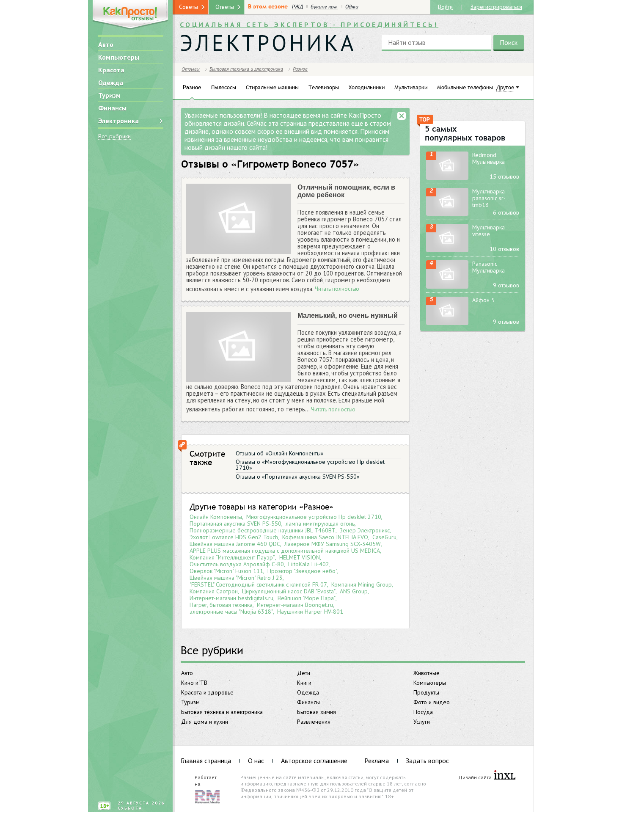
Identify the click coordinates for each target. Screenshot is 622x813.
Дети (303, 673)
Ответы (224, 6)
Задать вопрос (427, 760)
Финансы (112, 108)
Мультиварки (410, 87)
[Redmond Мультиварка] (447, 166)
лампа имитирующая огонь (320, 523)
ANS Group (354, 591)
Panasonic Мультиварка (488, 267)
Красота (111, 70)
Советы (188, 6)
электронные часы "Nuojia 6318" (231, 612)
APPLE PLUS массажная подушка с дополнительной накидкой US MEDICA (285, 551)
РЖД (297, 7)
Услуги (421, 721)
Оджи (351, 7)
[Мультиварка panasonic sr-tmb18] (447, 202)
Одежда (110, 82)
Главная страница (206, 760)
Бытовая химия (316, 712)
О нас (256, 760)
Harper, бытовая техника (221, 605)
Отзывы (191, 69)
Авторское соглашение (314, 760)
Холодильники (367, 87)
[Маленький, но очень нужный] (238, 347)
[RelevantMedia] (207, 796)
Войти (445, 6)
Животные (426, 673)
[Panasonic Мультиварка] (447, 274)
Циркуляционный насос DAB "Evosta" (289, 591)
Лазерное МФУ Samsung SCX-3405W (332, 544)
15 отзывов (504, 176)
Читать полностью (337, 289)
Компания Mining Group (361, 584)
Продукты (426, 692)
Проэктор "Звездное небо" (302, 571)
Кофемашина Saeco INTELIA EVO (325, 537)
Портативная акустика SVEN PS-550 (235, 523)
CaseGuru (384, 537)
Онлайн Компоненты (216, 517)
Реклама (376, 760)
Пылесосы (223, 87)
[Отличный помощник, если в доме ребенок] (238, 219)
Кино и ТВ (194, 682)
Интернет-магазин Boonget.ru (295, 605)
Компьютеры (118, 57)
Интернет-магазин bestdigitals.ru (231, 598)
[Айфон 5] (447, 311)
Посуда (423, 712)
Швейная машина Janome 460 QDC (235, 544)
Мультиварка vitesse (488, 230)
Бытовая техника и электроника (222, 712)
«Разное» (316, 506)
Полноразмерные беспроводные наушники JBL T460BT (263, 530)
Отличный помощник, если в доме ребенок (346, 191)
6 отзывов (506, 212)
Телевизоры (323, 87)
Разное (300, 69)
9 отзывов (506, 285)
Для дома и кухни (204, 721)
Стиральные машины (272, 87)
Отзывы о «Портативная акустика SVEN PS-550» (298, 477)
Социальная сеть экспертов (309, 24)
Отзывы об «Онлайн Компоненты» (280, 453)
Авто (105, 44)
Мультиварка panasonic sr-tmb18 (489, 198)
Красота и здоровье (207, 692)
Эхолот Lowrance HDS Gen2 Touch (234, 537)
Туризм (109, 95)
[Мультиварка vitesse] (447, 238)
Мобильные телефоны (465, 87)
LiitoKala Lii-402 (308, 564)
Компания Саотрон (214, 591)
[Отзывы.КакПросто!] (130, 15)
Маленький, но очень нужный (347, 315)
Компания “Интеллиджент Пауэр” (232, 557)
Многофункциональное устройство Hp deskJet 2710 (313, 517)
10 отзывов (504, 248)
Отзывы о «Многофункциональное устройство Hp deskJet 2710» (310, 465)
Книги (304, 682)
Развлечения (313, 721)
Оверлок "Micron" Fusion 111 (226, 571)
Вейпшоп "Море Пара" (307, 598)
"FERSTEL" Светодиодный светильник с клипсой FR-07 (258, 584)
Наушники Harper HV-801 (310, 612)
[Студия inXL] (504, 775)
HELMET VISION (299, 557)
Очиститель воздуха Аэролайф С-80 (237, 564)
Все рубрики (114, 136)
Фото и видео (431, 702)
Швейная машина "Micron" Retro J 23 (236, 578)
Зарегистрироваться (496, 6)
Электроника (118, 120)
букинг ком (324, 7)
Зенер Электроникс (365, 530)
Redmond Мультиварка (488, 158)
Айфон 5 (483, 300)
